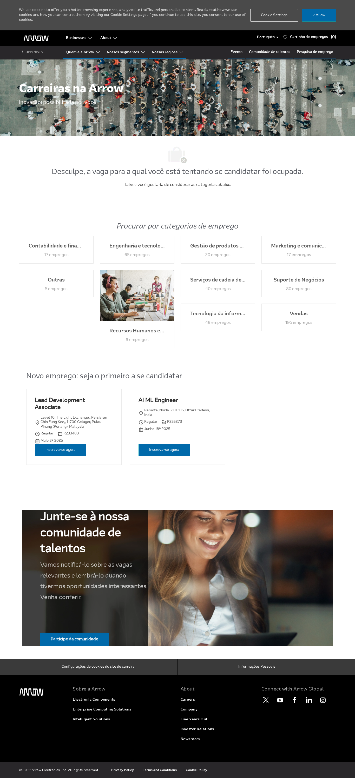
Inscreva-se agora (60, 450)
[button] (268, 37)
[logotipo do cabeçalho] (36, 38)
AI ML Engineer (158, 401)
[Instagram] (323, 700)
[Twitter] (266, 700)
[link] (43, 692)
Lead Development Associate (60, 404)
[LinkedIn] (309, 700)
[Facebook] (294, 700)
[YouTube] (280, 700)
